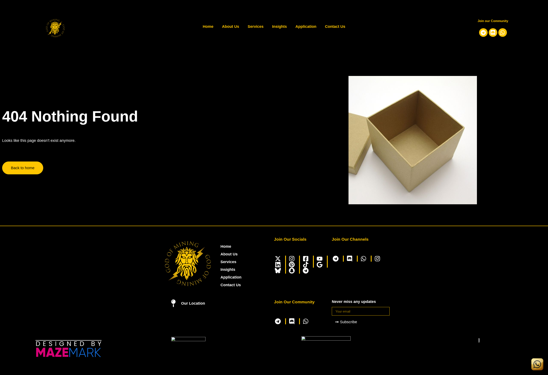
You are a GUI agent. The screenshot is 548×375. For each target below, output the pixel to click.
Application (305, 26)
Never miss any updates (354, 301)
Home (208, 26)
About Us (230, 26)
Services (256, 26)
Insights (279, 26)
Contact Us (335, 26)
